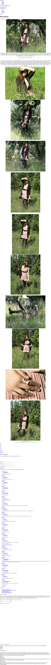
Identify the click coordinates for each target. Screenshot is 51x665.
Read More (44, 645)
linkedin (3, 3)
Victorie (5, 524)
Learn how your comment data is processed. (17, 469)
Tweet (0, 447)
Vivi (4, 519)
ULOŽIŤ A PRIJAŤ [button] (3, 664)
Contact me (3, 12)
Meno (1, 463)
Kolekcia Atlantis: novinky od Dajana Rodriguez (9, 590)
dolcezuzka (5, 570)
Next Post (1, 452)
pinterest (3, 1)
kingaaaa (5, 487)
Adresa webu (2, 466)
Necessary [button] (1, 656)
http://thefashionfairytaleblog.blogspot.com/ (7, 544)
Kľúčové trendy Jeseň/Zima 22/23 (7, 592)
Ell (4, 498)
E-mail (1, 464)
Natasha (5, 553)
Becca (4, 576)
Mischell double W (6, 581)
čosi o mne (3, 10)
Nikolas (5, 477)
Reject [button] (41, 645)
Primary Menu (2, 0)
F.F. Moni (5, 529)
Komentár (1, 461)
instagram (3, 2)
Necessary (2, 657)
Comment (1, 450)
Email (0, 448)
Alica (4, 508)
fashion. (1, 14)
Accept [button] (39, 645)
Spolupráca (3, 11)
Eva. (4, 540)
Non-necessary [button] (2, 660)
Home (2, 9)
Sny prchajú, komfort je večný (6, 589)
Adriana (5, 503)
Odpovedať (3, 475)
